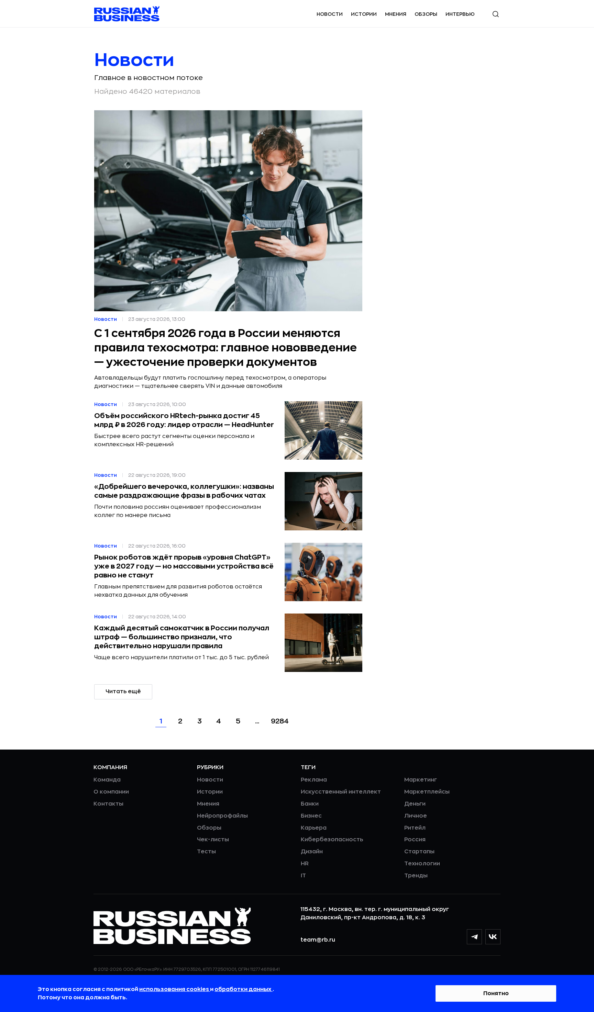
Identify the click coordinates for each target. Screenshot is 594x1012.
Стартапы (419, 851)
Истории (364, 14)
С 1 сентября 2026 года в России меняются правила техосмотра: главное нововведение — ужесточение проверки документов (225, 348)
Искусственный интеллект (341, 792)
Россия (415, 839)
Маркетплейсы (427, 792)
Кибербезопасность (332, 839)
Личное (415, 816)
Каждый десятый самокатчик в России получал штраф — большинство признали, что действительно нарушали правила (181, 637)
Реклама (314, 780)
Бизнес (311, 816)
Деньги (415, 804)
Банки (310, 804)
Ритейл (415, 828)
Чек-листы (213, 839)
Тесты (206, 851)
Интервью (460, 14)
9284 (280, 721)
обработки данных (243, 989)
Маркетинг (420, 780)
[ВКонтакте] (492, 936)
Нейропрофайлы (222, 816)
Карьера (314, 828)
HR (305, 863)
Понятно (496, 993)
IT (303, 875)
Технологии (422, 863)
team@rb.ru (317, 940)
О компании (111, 792)
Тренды (416, 875)
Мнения (395, 14)
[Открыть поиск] (496, 14)
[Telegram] (474, 936)
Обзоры (426, 14)
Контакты (108, 804)
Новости (330, 14)
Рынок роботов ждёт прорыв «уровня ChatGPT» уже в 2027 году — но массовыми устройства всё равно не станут (184, 566)
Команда (107, 780)
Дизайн (312, 851)
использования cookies (174, 989)
